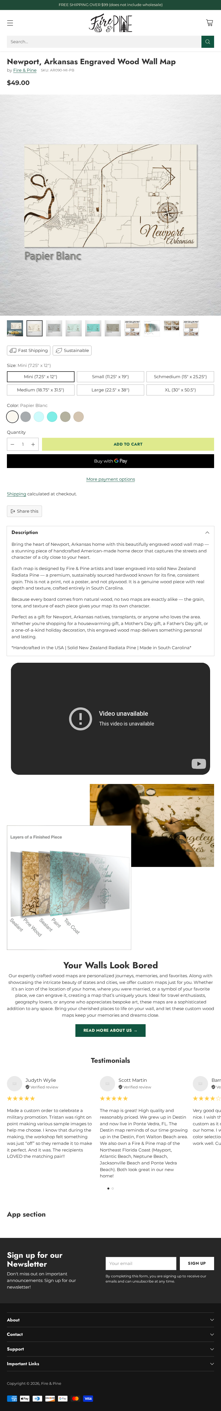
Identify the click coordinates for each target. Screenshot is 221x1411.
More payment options (110, 479)
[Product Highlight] (110, 719)
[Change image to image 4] (74, 328)
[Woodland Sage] (65, 416)
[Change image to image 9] (171, 328)
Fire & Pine (25, 70)
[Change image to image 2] (34, 328)
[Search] (207, 42)
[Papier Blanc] (12, 416)
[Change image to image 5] (93, 328)
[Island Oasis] (52, 416)
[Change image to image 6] (113, 328)
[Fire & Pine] (110, 23)
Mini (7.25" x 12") (40, 376)
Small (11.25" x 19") (110, 376)
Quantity (16, 432)
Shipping (16, 494)
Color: (27, 405)
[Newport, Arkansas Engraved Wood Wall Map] (110, 205)
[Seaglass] (38, 416)
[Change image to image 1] (15, 328)
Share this (27, 511)
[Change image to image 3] (54, 328)
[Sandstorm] (78, 416)
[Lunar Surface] (25, 416)
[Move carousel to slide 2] (113, 1188)
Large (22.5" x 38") (110, 390)
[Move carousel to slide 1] (108, 1188)
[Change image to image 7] (132, 328)
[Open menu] (10, 23)
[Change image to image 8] (152, 328)
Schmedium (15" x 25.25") (180, 376)
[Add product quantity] (33, 444)
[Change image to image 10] (191, 328)
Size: (29, 365)
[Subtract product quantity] (12, 444)
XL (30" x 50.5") (180, 390)
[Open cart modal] (209, 23)
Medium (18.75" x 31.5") (40, 390)
